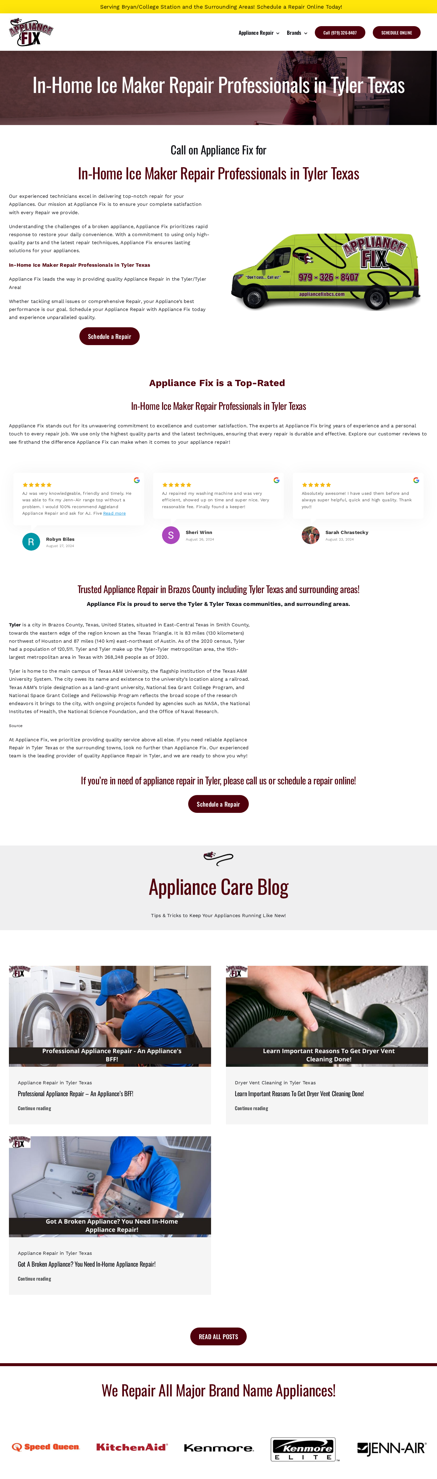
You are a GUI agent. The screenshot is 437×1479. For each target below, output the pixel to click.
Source (16, 725)
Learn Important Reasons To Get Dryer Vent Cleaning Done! (299, 1093)
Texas (234, 604)
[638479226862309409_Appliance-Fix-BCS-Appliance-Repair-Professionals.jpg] (110, 968)
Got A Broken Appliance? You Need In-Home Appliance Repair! (86, 1263)
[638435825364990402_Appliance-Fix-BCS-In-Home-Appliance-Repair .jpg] (110, 1138)
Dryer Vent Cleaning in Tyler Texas (275, 1082)
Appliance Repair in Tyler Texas (55, 1082)
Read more (114, 513)
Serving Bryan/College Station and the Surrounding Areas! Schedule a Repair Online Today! (221, 7)
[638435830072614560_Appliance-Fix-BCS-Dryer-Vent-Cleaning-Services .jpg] (327, 968)
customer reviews (399, 434)
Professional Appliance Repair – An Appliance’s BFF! (75, 1093)
